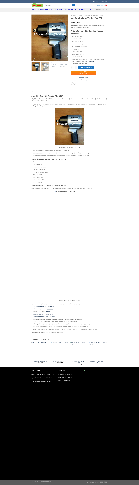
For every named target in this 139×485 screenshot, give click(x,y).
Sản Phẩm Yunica (46, 9)
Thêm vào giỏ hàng (86, 67)
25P (73, 80)
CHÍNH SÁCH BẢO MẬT (64, 380)
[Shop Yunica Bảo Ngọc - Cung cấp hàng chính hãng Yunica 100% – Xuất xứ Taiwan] (37, 5)
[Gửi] (73, 5)
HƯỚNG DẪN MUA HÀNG (65, 375)
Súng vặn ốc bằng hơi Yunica (43, 314)
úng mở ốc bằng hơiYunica (44, 316)
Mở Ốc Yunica (43, 306)
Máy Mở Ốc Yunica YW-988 (59, 361)
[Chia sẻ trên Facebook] (72, 83)
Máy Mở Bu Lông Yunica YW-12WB (79, 362)
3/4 (76, 80)
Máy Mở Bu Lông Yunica (43, 309)
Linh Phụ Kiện (69, 9)
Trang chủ (73, 15)
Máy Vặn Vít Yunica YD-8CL (40, 361)
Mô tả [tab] (33, 92)
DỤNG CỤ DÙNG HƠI (83, 15)
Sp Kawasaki (59, 9)
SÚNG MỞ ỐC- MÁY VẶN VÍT (96, 15)
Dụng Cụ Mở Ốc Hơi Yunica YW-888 (98, 362)
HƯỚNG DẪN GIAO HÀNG (65, 377)
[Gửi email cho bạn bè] (74, 83)
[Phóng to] (33, 59)
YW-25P (93, 80)
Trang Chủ (35, 9)
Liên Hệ (89, 9)
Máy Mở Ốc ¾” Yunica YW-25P (84, 80)
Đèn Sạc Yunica (80, 9)
